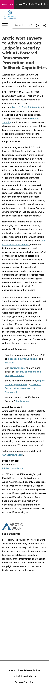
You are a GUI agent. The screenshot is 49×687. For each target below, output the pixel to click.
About (11, 670)
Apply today (22, 401)
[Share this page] (45, 25)
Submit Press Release (24, 676)
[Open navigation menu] (5, 25)
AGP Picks (7, 4)
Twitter (23, 358)
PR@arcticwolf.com (12, 468)
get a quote (20, 384)
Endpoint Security (30, 107)
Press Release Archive (29, 670)
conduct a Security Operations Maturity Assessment (23, 388)
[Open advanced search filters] (37, 25)
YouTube (9, 362)
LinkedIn (33, 358)
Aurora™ (16, 107)
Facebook (13, 358)
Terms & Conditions (24, 682)
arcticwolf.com (17, 368)
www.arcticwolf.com (12, 454)
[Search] (31, 25)
